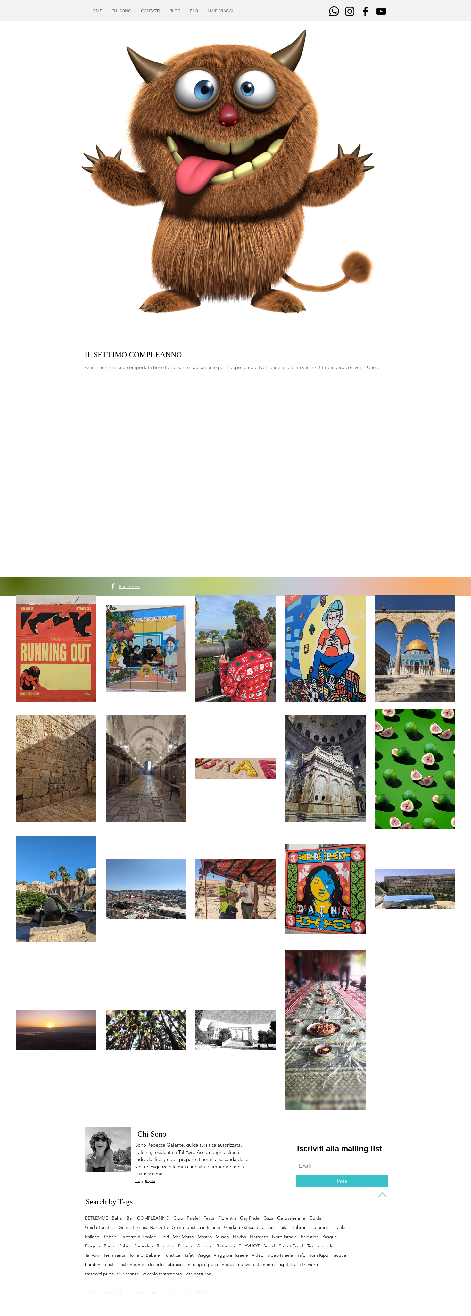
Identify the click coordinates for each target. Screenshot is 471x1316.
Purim (109, 1246)
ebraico (175, 1264)
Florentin (227, 1218)
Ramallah (165, 1246)
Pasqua (329, 1236)
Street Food (291, 1246)
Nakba (239, 1236)
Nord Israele (284, 1236)
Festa (208, 1218)
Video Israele (280, 1255)
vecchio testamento (162, 1274)
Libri (164, 1236)
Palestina (309, 1236)
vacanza (131, 1274)
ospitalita (287, 1264)
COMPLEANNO (153, 1218)
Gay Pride (250, 1218)
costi (109, 1264)
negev (228, 1264)
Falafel (193, 1218)
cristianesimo (131, 1264)
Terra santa (114, 1255)
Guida (315, 1218)
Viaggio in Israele (231, 1255)
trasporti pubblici (102, 1274)
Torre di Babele (144, 1255)
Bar (130, 1218)
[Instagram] (349, 11)
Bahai (117, 1218)
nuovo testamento (256, 1264)
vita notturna (198, 1274)
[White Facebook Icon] (113, 586)
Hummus (319, 1227)
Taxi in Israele (320, 1246)
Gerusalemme (291, 1218)
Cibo (178, 1218)
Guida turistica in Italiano (249, 1227)
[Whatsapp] (334, 11)
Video (257, 1255)
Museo (222, 1236)
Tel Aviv (92, 1255)
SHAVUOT (249, 1246)
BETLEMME (96, 1218)
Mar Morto (183, 1236)
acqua (340, 1255)
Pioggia (92, 1246)
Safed (269, 1246)
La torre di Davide (138, 1236)
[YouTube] (381, 11)
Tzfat (189, 1255)
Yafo (301, 1255)
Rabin (124, 1246)
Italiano (92, 1236)
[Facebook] (365, 11)
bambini (93, 1264)
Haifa (282, 1227)
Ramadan (143, 1246)
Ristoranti (225, 1246)
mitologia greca (202, 1264)
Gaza (268, 1218)
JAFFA (110, 1236)
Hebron (299, 1227)
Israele (338, 1227)
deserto (156, 1264)
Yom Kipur (319, 1255)
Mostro (205, 1236)
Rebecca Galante (195, 1246)
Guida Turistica (100, 1227)
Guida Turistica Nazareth (143, 1227)
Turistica (172, 1255)
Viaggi (203, 1255)
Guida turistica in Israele (196, 1227)
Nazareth (259, 1236)
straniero (309, 1264)
